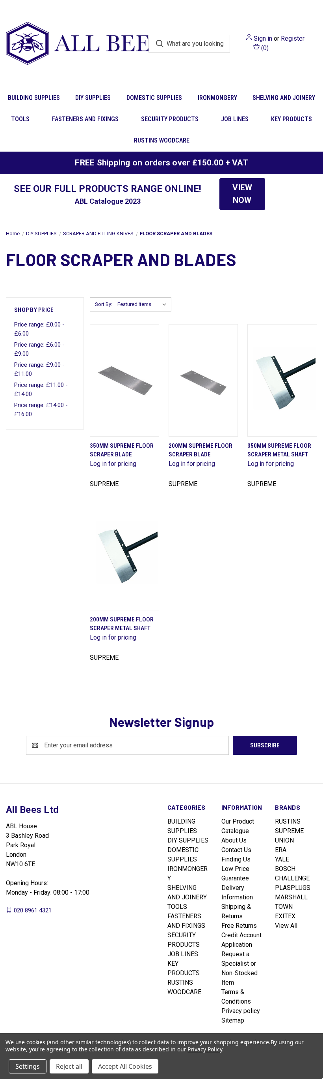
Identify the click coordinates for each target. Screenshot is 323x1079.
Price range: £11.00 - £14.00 (41, 389)
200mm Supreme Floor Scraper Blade (200, 450)
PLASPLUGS (292, 887)
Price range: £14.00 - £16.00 (41, 410)
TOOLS (20, 119)
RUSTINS (288, 821)
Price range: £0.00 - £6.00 (39, 329)
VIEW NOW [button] (242, 194)
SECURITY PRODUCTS (170, 119)
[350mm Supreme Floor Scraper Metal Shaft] (282, 380)
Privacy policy (240, 1011)
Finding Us (236, 859)
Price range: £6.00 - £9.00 (39, 349)
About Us (234, 840)
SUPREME (289, 831)
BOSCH (285, 869)
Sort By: (103, 304)
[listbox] (143, 304)
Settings (27, 1066)
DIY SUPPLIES (93, 97)
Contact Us (236, 850)
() (264, 48)
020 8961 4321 (33, 910)
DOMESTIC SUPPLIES (154, 97)
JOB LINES (235, 119)
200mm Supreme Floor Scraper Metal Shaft (122, 624)
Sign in (263, 38)
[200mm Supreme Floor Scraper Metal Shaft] (124, 554)
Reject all (69, 1066)
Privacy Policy (204, 1049)
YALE (282, 859)
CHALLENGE (292, 878)
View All (286, 925)
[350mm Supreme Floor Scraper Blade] (124, 380)
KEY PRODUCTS (291, 119)
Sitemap (232, 1020)
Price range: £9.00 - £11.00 (39, 369)
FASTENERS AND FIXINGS (85, 119)
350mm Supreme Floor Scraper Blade (122, 450)
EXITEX (285, 916)
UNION (284, 840)
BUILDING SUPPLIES (34, 97)
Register (292, 38)
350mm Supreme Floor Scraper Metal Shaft (279, 450)
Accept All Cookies (125, 1066)
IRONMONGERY (217, 97)
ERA (280, 850)
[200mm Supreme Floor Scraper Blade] (203, 380)
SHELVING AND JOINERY (283, 97)
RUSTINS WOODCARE (161, 140)
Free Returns (239, 925)
